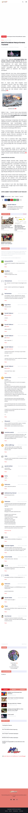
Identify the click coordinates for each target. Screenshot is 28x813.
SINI (7, 90)
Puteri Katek (8, 557)
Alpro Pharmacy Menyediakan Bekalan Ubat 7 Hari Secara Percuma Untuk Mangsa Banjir (20, 228)
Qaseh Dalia (8, 597)
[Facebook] (6, 200)
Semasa (16, 196)
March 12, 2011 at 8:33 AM (22, 335)
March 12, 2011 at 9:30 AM (22, 421)
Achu (6, 476)
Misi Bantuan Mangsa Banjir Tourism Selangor (6, 243)
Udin (6, 456)
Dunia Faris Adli (8, 530)
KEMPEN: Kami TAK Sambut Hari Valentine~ (15, 693)
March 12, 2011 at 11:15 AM (22, 466)
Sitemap (21, 811)
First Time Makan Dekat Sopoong (9, 729)
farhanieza (8, 293)
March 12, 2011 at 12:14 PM (22, 493)
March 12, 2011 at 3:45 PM (22, 556)
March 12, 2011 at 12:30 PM (22, 501)
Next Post (24, 644)
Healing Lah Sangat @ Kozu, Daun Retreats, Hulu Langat (15, 709)
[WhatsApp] (14, 200)
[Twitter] (8, 200)
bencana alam (8, 40)
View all (24, 214)
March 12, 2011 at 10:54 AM (22, 456)
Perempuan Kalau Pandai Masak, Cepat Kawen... (16, 37)
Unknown (7, 484)
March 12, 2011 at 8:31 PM (22, 606)
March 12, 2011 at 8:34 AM (22, 346)
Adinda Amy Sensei (10, 493)
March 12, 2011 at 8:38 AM (22, 366)
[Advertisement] (14, 19)
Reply (6, 266)
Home (2, 40)
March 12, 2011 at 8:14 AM (22, 280)
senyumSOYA (9, 261)
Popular (5, 689)
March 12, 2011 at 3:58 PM (22, 575)
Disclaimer (15, 811)
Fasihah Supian (9, 545)
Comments (22, 689)
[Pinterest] (11, 200)
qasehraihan (9, 466)
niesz (6, 537)
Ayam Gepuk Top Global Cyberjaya (16, 698)
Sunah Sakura (12, 204)
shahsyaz (8, 337)
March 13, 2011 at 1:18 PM (22, 616)
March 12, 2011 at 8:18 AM (22, 293)
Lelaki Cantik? (11, 714)
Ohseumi (7, 421)
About (10, 811)
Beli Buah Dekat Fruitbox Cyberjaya (10, 737)
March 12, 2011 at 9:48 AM (22, 445)
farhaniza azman (9, 349)
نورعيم (6, 565)
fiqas (6, 606)
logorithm (8, 304)
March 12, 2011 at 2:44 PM (22, 545)
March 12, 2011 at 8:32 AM (22, 324)
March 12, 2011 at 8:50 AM (22, 377)
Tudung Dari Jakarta (7, 725)
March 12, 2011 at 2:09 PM (22, 537)
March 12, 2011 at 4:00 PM (22, 583)
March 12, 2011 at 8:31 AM (22, 313)
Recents (14, 689)
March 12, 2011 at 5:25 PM (22, 597)
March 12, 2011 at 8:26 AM (22, 304)
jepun (13, 196)
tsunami (21, 196)
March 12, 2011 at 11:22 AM (22, 475)
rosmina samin (9, 432)
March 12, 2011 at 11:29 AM (22, 484)
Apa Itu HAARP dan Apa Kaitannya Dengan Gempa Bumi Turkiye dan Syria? (7, 227)
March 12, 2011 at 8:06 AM (22, 271)
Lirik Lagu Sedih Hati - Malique (14, 703)
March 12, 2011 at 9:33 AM (22, 432)
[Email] (17, 200)
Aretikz (7, 575)
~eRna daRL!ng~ (9, 445)
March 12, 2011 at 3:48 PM (22, 565)
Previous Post (5, 644)
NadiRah (7, 271)
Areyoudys (8, 377)
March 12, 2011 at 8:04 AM (22, 261)
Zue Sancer (8, 616)
